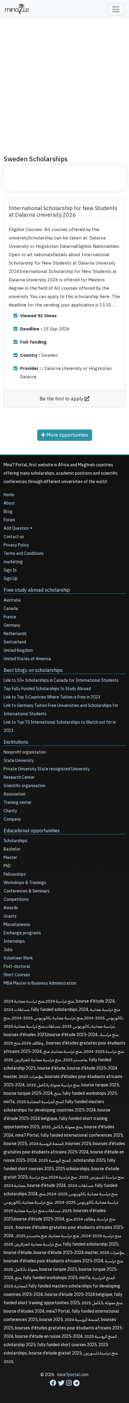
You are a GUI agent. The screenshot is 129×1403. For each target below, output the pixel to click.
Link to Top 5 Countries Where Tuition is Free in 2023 (52, 697)
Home (9, 495)
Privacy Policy (16, 545)
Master (10, 857)
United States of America (27, 659)
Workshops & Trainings (25, 883)
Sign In (10, 570)
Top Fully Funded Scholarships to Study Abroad (47, 689)
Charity (10, 811)
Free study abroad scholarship (37, 590)
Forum (9, 520)
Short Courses (17, 975)
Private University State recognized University (47, 769)
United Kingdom (18, 650)
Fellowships (15, 874)
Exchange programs (22, 933)
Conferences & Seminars (27, 891)
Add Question (16, 528)
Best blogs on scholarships (33, 670)
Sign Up (11, 579)
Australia (12, 600)
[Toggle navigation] (115, 9)
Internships (14, 941)
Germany (12, 625)
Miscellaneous (17, 924)
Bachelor (12, 849)
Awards (11, 908)
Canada (11, 608)
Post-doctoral (17, 966)
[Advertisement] (64, 83)
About (9, 503)
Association (15, 794)
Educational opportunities (32, 830)
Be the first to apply (62, 399)
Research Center (19, 777)
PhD (7, 866)
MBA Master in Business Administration (40, 983)
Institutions (16, 742)
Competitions (16, 899)
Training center (18, 802)
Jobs (8, 950)
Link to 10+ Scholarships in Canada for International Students (61, 680)
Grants (10, 916)
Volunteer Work (18, 958)
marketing (13, 562)
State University (19, 760)
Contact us (14, 537)
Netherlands (15, 634)
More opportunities (66, 435)
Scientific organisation (24, 786)
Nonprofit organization (25, 752)
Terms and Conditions (24, 553)
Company (12, 819)
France (10, 617)
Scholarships (15, 841)
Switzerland (15, 642)
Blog (8, 511)
